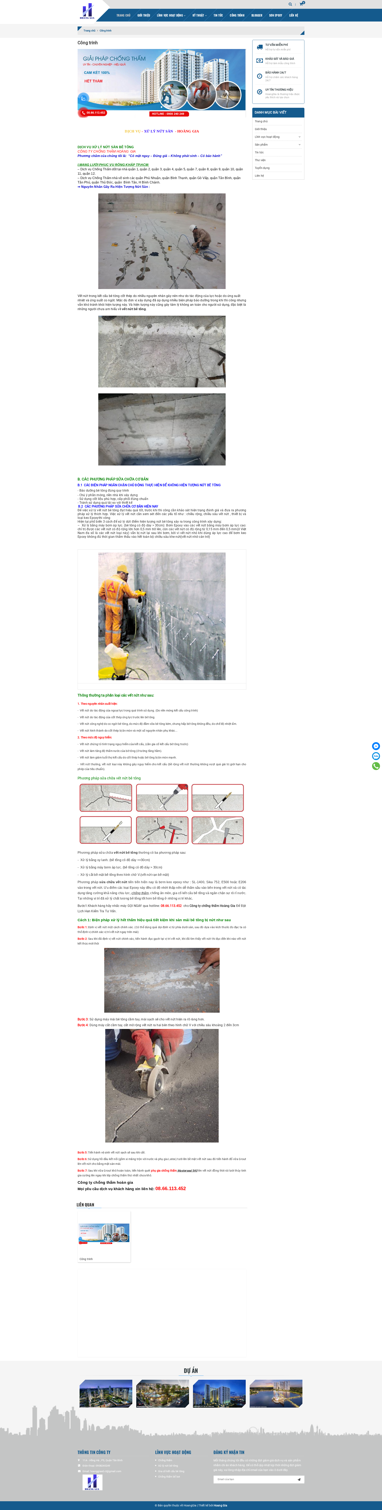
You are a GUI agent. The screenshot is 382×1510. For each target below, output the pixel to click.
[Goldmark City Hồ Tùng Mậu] (219, 1394)
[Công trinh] (104, 1234)
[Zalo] (376, 756)
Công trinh (86, 1259)
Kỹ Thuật (199, 15)
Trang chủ (123, 15)
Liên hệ (293, 15)
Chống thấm (165, 1460)
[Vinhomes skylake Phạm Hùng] (276, 1394)
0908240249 (103, 1465)
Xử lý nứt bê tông (168, 1465)
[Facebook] (376, 746)
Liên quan (85, 1205)
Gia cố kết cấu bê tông (171, 1471)
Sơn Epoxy (275, 15)
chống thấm (140, 893)
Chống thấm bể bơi (169, 1476)
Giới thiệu (143, 15)
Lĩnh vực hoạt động (170, 15)
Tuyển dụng (262, 168)
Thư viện (260, 160)
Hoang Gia (220, 1505)
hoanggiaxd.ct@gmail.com (105, 1471)
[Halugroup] (116, 1482)
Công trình (237, 15)
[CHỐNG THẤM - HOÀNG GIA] (88, 11)
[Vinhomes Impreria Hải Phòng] (162, 1394)
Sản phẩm (261, 144)
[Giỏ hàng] (301, 4)
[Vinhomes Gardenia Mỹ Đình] (106, 1394)
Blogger (256, 15)
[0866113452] (376, 766)
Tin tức (218, 15)
